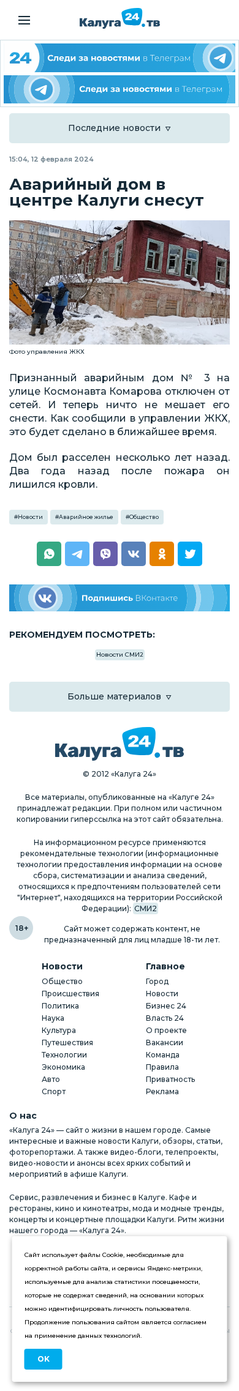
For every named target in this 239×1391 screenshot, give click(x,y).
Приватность (170, 1079)
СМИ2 (145, 908)
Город (157, 981)
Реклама (162, 1091)
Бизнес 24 (166, 1005)
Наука (53, 1018)
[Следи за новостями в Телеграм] (119, 89)
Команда (163, 1054)
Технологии (64, 1054)
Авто (51, 1079)
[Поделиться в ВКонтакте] (133, 554)
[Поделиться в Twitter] (190, 554)
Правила (162, 1067)
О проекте (166, 1030)
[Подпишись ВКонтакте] (119, 598)
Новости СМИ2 (119, 654)
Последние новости (114, 127)
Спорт (54, 1091)
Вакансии (164, 1042)
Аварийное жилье (86, 516)
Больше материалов (114, 696)
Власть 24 (165, 1018)
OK (43, 1358)
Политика (60, 1005)
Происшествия (70, 993)
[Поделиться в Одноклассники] (162, 554)
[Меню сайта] (24, 20)
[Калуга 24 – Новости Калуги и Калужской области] (120, 18)
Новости (30, 516)
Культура (59, 1030)
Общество (144, 516)
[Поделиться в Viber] (105, 554)
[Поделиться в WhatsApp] (49, 554)
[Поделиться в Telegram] (77, 554)
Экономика (63, 1067)
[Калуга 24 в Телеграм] (119, 57)
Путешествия (67, 1042)
